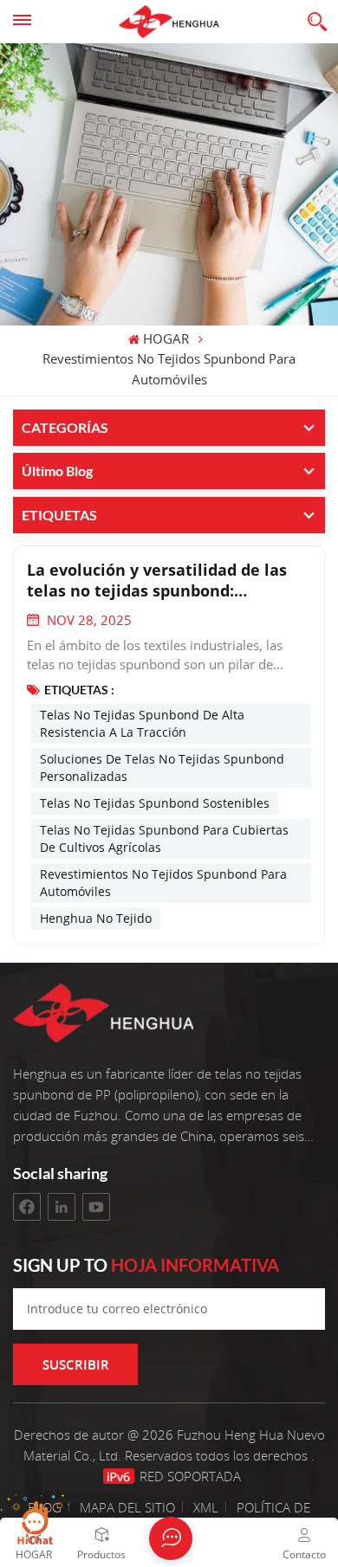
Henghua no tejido (96, 918)
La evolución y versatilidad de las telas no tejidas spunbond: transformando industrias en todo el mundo (160, 580)
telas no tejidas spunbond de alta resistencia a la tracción (142, 723)
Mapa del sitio (129, 1507)
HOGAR (165, 339)
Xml (205, 1507)
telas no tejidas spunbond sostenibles (155, 803)
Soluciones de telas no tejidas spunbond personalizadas (162, 767)
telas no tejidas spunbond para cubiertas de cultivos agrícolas (164, 838)
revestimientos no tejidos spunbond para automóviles (163, 883)
